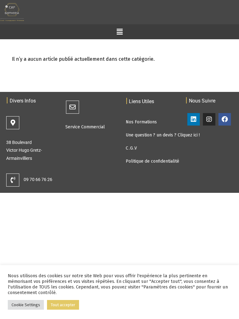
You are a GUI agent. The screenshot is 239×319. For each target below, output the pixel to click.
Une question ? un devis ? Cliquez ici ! (163, 135)
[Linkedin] (193, 119)
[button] (119, 32)
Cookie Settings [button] (26, 304)
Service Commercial (85, 127)
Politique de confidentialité (152, 161)
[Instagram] (209, 119)
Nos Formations (141, 122)
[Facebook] (224, 119)
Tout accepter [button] (63, 304)
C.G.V (132, 148)
